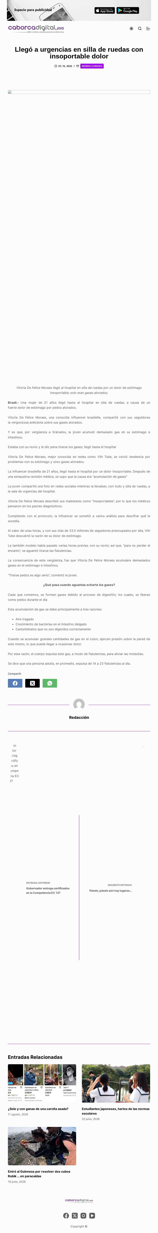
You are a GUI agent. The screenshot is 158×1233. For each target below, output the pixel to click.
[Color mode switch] (131, 28)
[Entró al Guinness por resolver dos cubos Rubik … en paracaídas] (42, 1146)
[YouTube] (92, 1216)
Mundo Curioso (92, 66)
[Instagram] (83, 1216)
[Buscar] (139, 28)
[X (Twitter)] (32, 683)
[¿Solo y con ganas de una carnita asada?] (42, 1083)
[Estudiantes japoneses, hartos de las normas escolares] (116, 1083)
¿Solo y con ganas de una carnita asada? (38, 1109)
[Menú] (148, 28)
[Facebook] (15, 683)
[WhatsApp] (50, 683)
